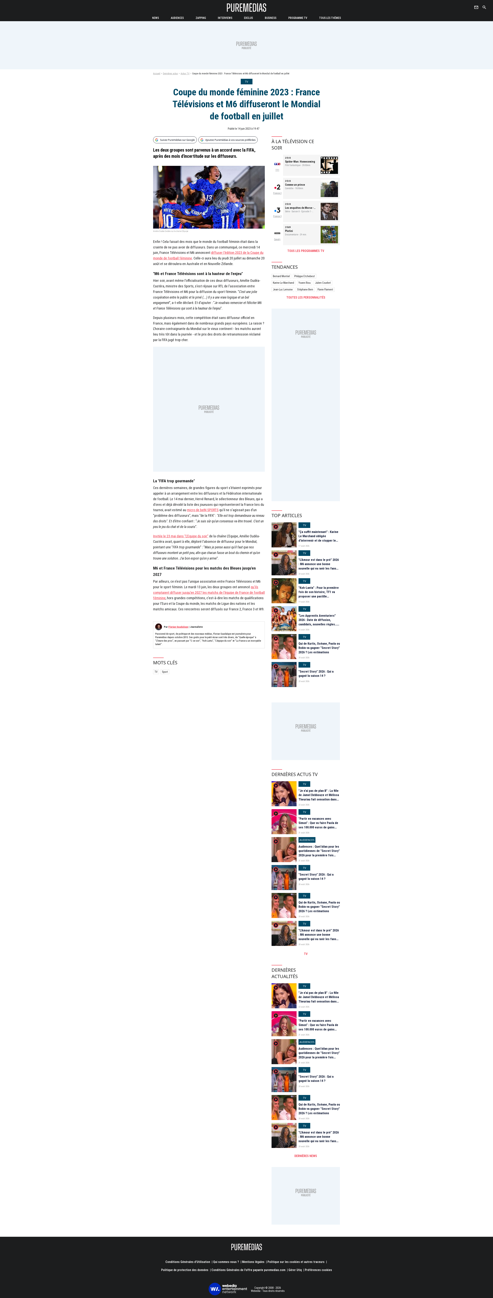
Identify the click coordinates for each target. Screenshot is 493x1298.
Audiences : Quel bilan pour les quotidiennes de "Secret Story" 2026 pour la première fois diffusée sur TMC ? (319, 853)
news (155, 17)
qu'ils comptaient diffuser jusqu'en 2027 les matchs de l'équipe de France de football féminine (209, 592)
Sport (165, 671)
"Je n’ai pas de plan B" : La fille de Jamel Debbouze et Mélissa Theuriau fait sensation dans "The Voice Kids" (318, 797)
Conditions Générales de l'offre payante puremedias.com (248, 1270)
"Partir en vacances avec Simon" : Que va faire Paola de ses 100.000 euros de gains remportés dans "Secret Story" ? (319, 827)
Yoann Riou (304, 282)
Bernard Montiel (281, 276)
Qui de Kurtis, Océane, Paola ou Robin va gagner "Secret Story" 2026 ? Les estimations (319, 648)
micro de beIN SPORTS (203, 510)
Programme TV (297, 17)
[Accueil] (246, 7)
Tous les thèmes (330, 17)
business (270, 17)
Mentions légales (253, 1262)
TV (156, 671)
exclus (248, 17)
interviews (225, 17)
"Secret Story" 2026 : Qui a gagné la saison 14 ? (316, 674)
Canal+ (277, 239)
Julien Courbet (323, 282)
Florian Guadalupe (178, 626)
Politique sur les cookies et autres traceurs (295, 1262)
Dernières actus (170, 73)
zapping (201, 17)
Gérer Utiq (295, 1270)
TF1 (277, 170)
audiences (177, 17)
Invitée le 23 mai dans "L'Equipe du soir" (180, 536)
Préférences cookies (318, 1270)
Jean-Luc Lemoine (283, 289)
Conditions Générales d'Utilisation (187, 1262)
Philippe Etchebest (304, 276)
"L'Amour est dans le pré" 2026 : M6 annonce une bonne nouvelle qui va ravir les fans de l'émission (318, 566)
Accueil (156, 73)
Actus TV (185, 73)
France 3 (277, 216)
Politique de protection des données (184, 1270)
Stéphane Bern (305, 289)
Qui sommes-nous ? (226, 1262)
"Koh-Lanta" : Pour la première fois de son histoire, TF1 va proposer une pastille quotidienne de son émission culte (318, 596)
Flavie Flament (325, 289)
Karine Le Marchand (283, 282)
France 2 (277, 193)
